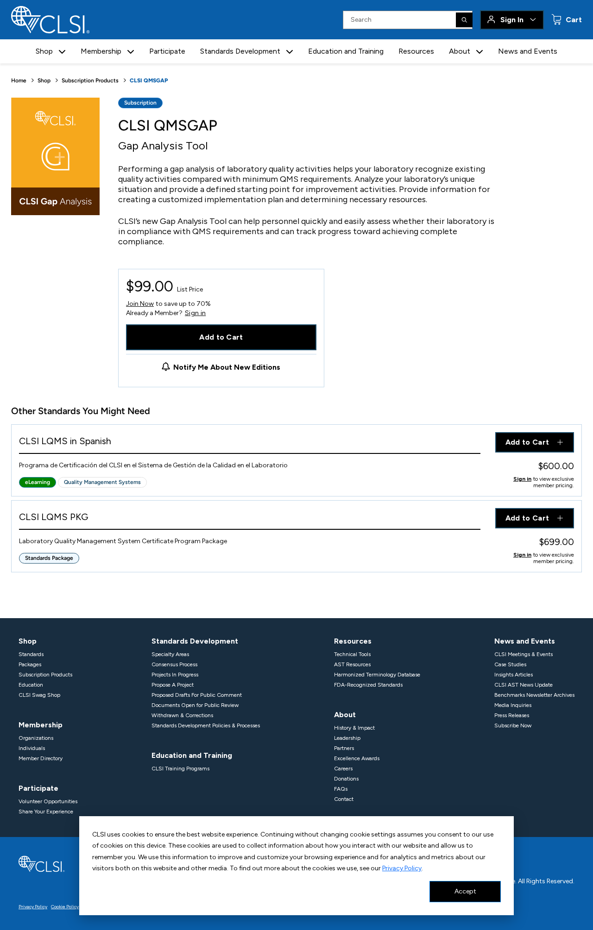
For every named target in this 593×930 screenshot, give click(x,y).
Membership (41, 724)
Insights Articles (513, 674)
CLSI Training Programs (180, 768)
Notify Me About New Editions (226, 367)
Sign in (195, 313)
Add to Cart (221, 337)
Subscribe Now (512, 725)
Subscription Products (90, 80)
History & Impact (354, 728)
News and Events (527, 51)
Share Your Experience (46, 811)
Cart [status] (573, 19)
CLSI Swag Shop (39, 695)
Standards (31, 654)
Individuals (32, 748)
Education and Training (346, 51)
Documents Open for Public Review (195, 705)
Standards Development (194, 641)
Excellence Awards (356, 758)
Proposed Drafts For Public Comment (196, 695)
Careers (343, 768)
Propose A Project (172, 685)
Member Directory (41, 758)
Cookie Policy (65, 907)
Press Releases (511, 715)
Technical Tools (352, 654)
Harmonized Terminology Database (377, 674)
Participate (167, 51)
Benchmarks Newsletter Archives (534, 695)
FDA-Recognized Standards (368, 685)
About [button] (459, 51)
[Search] (464, 19)
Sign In (511, 19)
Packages (30, 664)
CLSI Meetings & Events (523, 654)
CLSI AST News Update (523, 685)
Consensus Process (174, 664)
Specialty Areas (170, 654)
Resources (416, 51)
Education (31, 685)
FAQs (340, 789)
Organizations (36, 738)
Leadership (347, 738)
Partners (344, 748)
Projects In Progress (174, 674)
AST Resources (352, 664)
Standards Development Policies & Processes (205, 725)
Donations (346, 778)
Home (18, 80)
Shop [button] (44, 51)
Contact (343, 799)
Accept (465, 891)
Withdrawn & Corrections (182, 715)
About (345, 714)
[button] (62, 51)
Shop (44, 80)
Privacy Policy (402, 868)
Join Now (140, 304)
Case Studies (510, 664)
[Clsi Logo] (42, 863)
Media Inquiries (512, 705)
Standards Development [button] (240, 51)
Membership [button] (101, 51)
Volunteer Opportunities (48, 801)
